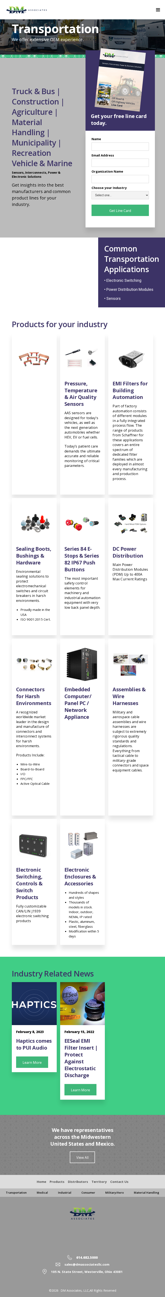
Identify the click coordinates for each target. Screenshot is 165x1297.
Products (57, 1181)
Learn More (32, 1062)
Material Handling (146, 1192)
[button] (158, 9)
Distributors (78, 1181)
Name (96, 139)
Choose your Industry (109, 188)
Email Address (103, 155)
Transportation (16, 1192)
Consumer (88, 1192)
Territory (99, 1181)
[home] (33, 10)
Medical (42, 1192)
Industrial (64, 1192)
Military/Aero (114, 1192)
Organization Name (107, 171)
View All (82, 1157)
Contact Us (119, 1181)
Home (41, 1181)
